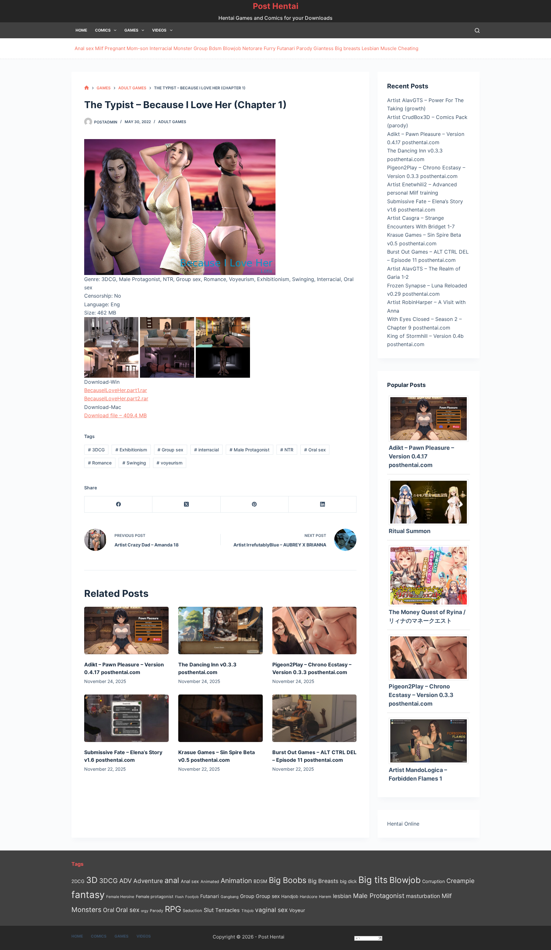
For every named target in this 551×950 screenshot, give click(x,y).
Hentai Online (403, 823)
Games (131, 30)
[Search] (477, 30)
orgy (144, 911)
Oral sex (315, 449)
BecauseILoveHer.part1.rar (115, 390)
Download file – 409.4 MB (115, 415)
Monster (182, 48)
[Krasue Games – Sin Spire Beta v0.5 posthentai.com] (220, 718)
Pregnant (115, 48)
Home (81, 30)
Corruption (433, 881)
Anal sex (84, 48)
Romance (100, 462)
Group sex (170, 449)
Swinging (134, 462)
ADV (125, 881)
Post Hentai (275, 6)
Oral (108, 909)
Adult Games (172, 121)
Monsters (86, 910)
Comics (103, 30)
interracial (206, 449)
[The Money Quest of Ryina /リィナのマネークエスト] (431, 575)
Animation (236, 881)
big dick (348, 881)
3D (92, 880)
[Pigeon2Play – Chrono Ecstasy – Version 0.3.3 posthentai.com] (314, 630)
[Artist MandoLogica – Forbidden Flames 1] (431, 740)
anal (172, 880)
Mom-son (137, 48)
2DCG (77, 881)
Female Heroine (120, 896)
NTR (286, 449)
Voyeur (297, 910)
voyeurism (169, 462)
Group (201, 48)
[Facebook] (118, 504)
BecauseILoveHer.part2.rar (116, 398)
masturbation (423, 896)
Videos (159, 30)
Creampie (460, 881)
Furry (270, 48)
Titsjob (247, 911)
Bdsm (215, 48)
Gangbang (230, 896)
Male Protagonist (249, 449)
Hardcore (308, 896)
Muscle (388, 48)
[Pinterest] (255, 504)
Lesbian (370, 48)
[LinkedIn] (322, 504)
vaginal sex (271, 910)
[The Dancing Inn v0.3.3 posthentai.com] (220, 630)
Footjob (192, 896)
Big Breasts (323, 881)
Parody (304, 48)
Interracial (161, 48)
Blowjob (232, 48)
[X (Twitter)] (186, 504)
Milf (99, 48)
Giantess (323, 48)
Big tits (373, 879)
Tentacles (227, 910)
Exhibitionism (131, 449)
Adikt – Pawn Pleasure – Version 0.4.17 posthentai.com (421, 456)
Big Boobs (287, 880)
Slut (209, 910)
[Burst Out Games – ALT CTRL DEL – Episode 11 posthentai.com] (314, 718)
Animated (210, 881)
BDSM (260, 881)
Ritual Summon (409, 531)
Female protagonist (154, 896)
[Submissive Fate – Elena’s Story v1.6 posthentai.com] (126, 718)
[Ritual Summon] (431, 501)
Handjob (289, 896)
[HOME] (86, 87)
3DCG (96, 449)
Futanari (286, 48)
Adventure (148, 881)
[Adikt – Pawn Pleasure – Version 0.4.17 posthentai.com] (126, 630)
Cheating (408, 48)
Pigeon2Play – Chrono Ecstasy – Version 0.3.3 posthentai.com (421, 695)
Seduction (192, 910)
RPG (173, 909)
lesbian (342, 896)
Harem (325, 896)
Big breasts (347, 48)
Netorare (252, 48)
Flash (179, 897)
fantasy (88, 894)
